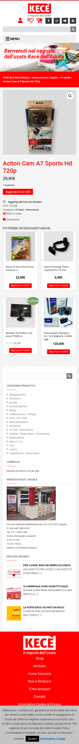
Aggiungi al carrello (18, 191)
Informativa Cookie (52, 738)
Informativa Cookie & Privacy (39, 704)
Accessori (15, 398)
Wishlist (39, 666)
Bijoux (12, 410)
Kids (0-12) (15, 441)
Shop (40, 658)
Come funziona (39, 674)
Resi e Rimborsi (39, 681)
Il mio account (39, 689)
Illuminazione (16, 437)
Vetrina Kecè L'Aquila (45, 77)
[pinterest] (73, 21)
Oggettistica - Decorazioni (24, 453)
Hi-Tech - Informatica (27, 209)
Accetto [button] (32, 738)
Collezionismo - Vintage (22, 414)
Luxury (13, 449)
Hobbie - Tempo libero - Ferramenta (29, 433)
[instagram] (57, 21)
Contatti (39, 697)
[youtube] (65, 21)
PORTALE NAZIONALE (16, 77)
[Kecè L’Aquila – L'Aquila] (39, 10)
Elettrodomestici (18, 422)
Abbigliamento (17, 394)
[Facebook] (48, 21)
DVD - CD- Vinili (18, 417)
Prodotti (65, 77)
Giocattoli (15, 425)
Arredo (13, 402)
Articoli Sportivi (18, 406)
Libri (11, 445)
